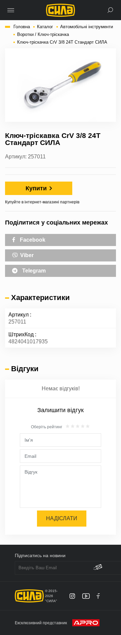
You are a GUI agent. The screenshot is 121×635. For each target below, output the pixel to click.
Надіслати (61, 518)
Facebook (31, 240)
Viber (26, 255)
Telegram (33, 271)
